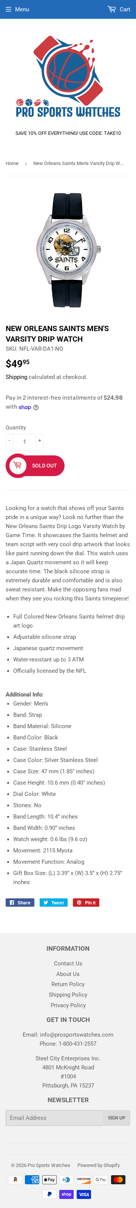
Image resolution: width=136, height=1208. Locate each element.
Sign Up (116, 1118)
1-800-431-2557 (77, 1043)
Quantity (16, 428)
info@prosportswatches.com (76, 1034)
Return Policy (68, 984)
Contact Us (68, 963)
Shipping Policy (68, 994)
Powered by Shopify (98, 1165)
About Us (68, 974)
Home (12, 163)
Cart (124, 9)
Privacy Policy (68, 1005)
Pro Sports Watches (49, 1165)
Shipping (16, 377)
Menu (22, 9)
